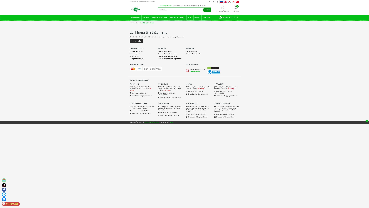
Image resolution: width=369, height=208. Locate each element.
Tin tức (197, 17)
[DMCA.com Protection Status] (223, 68)
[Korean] (229, 2)
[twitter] (210, 2)
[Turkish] (237, 2)
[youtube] (217, 2)
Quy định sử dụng (191, 51)
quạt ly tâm (202, 5)
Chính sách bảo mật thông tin (167, 56)
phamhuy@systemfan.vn (200, 94)
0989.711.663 (171, 93)
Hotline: (230, 17)
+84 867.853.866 (144, 111)
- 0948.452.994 (162, 95)
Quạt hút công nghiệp (159, 17)
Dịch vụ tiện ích (135, 54)
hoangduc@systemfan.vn (143, 96)
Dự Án (189, 17)
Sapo (171, 122)
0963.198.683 (199, 91)
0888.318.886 (195, 72)
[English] (225, 2)
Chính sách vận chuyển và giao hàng (170, 59)
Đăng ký (226, 11)
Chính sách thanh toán (193, 54)
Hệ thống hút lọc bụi (190, 5)
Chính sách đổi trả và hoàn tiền (168, 54)
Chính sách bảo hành (165, 51)
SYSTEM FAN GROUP (152, 122)
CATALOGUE (206, 17)
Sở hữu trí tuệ (134, 56)
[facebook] (214, 2)
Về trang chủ (136, 41)
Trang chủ (136, 17)
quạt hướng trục (178, 5)
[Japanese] (233, 2)
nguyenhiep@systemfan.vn (172, 97)
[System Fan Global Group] (142, 9)
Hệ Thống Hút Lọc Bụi (177, 17)
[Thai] (221, 2)
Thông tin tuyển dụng (136, 59)
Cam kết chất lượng (136, 51)
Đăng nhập (220, 11)
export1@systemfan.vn (143, 113)
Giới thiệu (146, 17)
